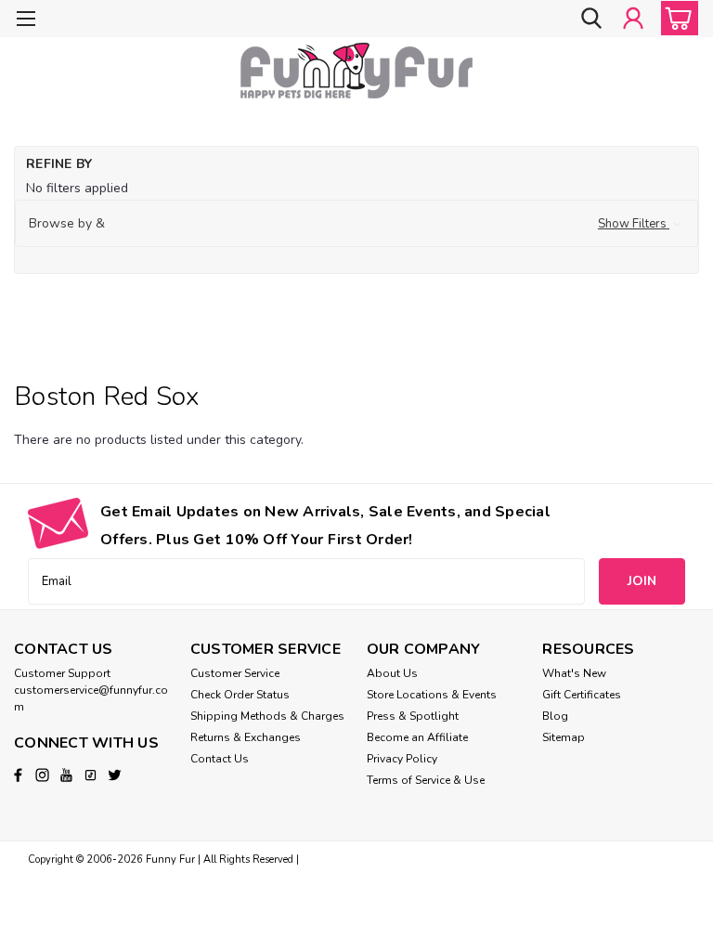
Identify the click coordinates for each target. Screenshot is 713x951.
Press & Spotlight (413, 716)
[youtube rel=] (66, 775)
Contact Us (219, 758)
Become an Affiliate (417, 737)
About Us (392, 673)
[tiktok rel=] (90, 775)
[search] (591, 18)
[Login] (633, 18)
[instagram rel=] (42, 775)
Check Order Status (240, 694)
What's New (574, 673)
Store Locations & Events (432, 694)
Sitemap (563, 737)
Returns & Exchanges (245, 737)
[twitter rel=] (115, 775)
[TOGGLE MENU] (25, 21)
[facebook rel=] (18, 775)
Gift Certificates (581, 694)
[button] (356, 224)
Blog (555, 716)
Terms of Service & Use (426, 780)
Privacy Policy (402, 758)
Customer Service (234, 673)
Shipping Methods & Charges (267, 716)
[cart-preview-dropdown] (675, 18)
